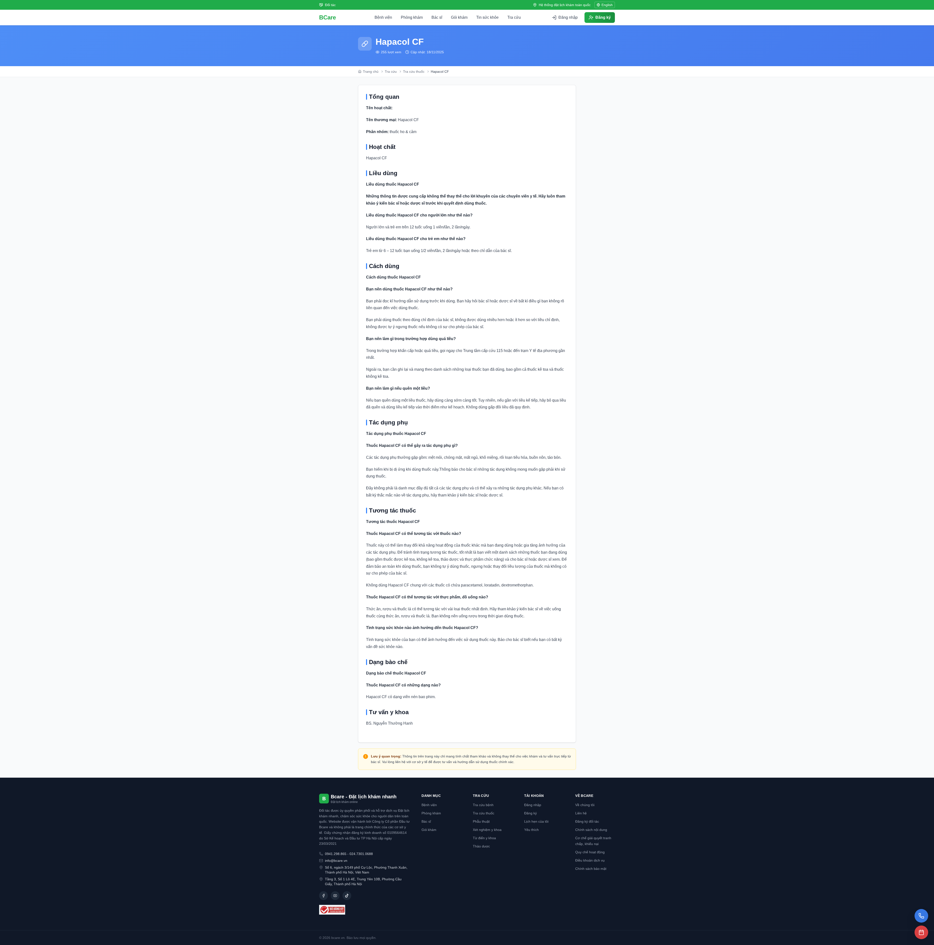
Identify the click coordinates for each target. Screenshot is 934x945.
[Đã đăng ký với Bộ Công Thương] (364, 910)
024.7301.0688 (361, 854)
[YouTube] (335, 895)
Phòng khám (412, 17)
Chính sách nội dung (591, 830)
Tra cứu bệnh (483, 805)
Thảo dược (481, 846)
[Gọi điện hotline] (921, 916)
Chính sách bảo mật (590, 869)
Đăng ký (530, 813)
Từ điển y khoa (484, 838)
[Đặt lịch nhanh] (921, 932)
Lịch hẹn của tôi (536, 821)
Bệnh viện (383, 17)
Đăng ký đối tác (587, 821)
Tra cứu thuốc (483, 813)
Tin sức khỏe (487, 17)
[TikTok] (346, 895)
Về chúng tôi (584, 805)
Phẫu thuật (481, 821)
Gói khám (459, 17)
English (607, 5)
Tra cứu (514, 17)
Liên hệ (581, 813)
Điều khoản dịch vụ (590, 860)
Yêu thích (531, 830)
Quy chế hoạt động (590, 852)
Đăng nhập (532, 805)
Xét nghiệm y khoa (487, 830)
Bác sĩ (436, 17)
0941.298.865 (335, 854)
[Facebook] (323, 895)
